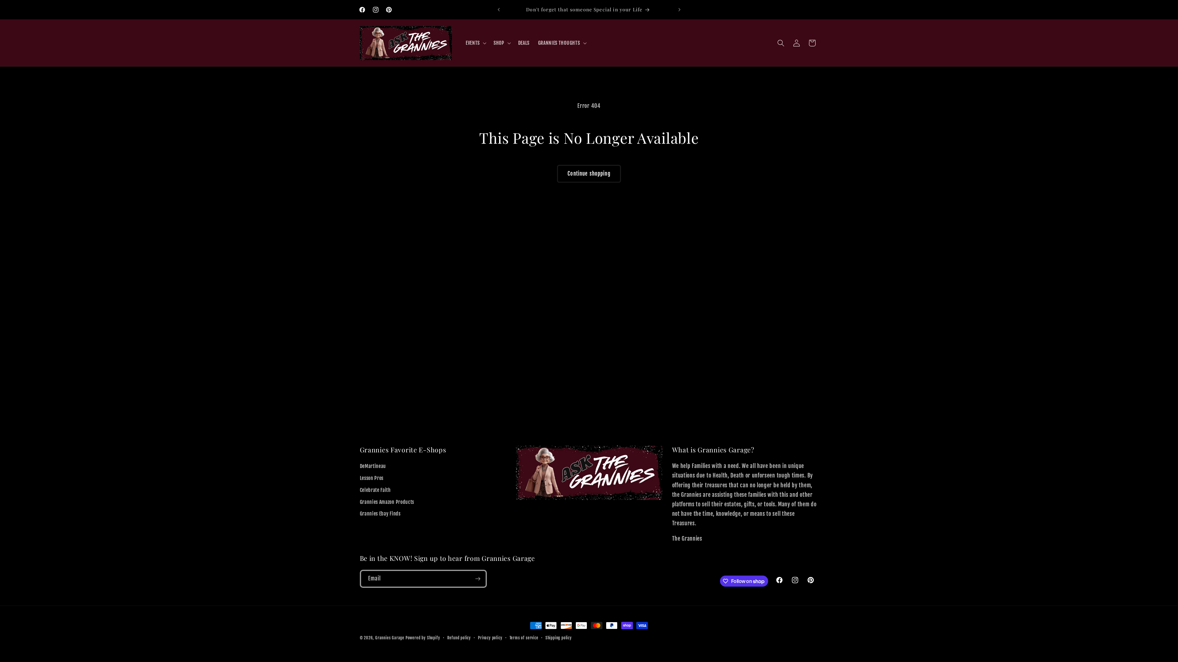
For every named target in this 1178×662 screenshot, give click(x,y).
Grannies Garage (389, 637)
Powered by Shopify (423, 637)
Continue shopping (589, 173)
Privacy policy (490, 637)
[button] (475, 43)
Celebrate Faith (375, 490)
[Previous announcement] (499, 10)
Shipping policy (558, 637)
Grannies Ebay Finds (380, 514)
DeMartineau (373, 466)
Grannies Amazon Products (387, 502)
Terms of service (524, 637)
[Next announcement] (679, 10)
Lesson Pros (372, 478)
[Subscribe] (478, 579)
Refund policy (459, 637)
